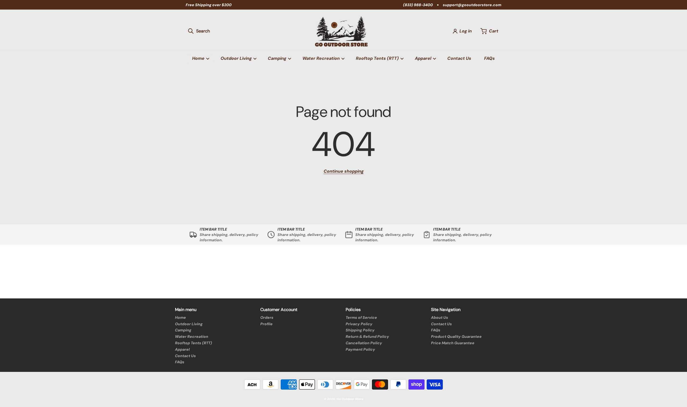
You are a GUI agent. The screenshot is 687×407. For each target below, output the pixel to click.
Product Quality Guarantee (456, 336)
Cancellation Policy (364, 343)
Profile (266, 323)
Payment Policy (360, 349)
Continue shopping (344, 171)
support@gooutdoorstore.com (472, 4)
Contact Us (185, 355)
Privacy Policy (359, 323)
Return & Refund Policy (367, 336)
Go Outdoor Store (350, 399)
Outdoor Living (189, 323)
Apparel (182, 349)
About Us (439, 317)
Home (180, 317)
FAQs (179, 362)
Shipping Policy (360, 330)
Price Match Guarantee (452, 343)
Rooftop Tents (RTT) (193, 343)
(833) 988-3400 (418, 4)
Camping (183, 330)
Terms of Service (361, 317)
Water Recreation (191, 336)
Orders (266, 317)
